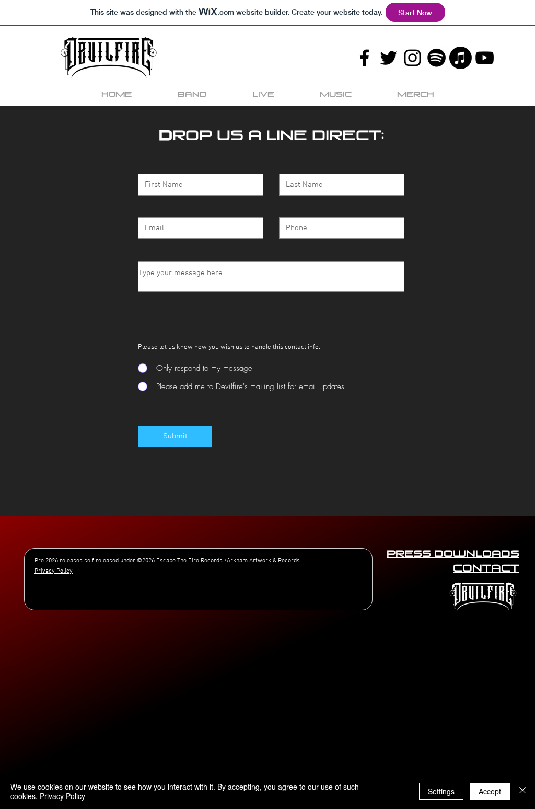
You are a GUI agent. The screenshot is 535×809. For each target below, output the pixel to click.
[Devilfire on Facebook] (364, 58)
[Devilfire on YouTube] (484, 58)
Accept (490, 791)
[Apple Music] (460, 58)
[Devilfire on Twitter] (388, 58)
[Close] (522, 791)
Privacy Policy (62, 796)
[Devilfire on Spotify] (436, 58)
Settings (441, 791)
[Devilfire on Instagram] (412, 58)
